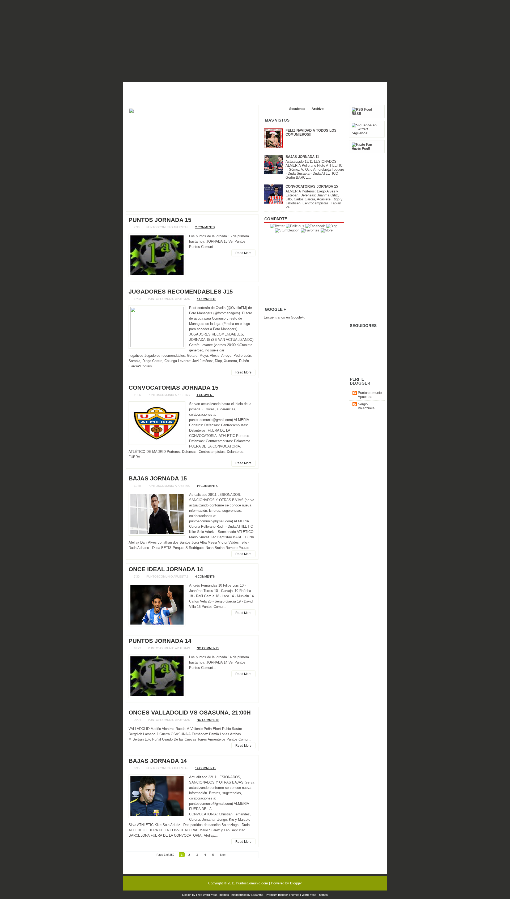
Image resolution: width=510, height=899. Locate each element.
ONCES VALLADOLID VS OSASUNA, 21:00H (190, 713)
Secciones (297, 109)
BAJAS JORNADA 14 (158, 761)
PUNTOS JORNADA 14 (160, 641)
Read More (243, 253)
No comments (208, 648)
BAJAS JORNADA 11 (302, 157)
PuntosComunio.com (252, 883)
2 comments (205, 227)
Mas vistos (274, 109)
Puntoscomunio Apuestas (370, 395)
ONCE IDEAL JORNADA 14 (166, 569)
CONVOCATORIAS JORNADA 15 (173, 388)
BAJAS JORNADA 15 (158, 478)
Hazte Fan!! (361, 149)
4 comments (206, 298)
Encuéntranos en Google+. (284, 317)
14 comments (207, 485)
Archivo (318, 109)
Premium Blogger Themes (282, 894)
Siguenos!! (360, 133)
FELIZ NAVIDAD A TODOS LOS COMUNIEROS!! (311, 132)
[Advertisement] (255, 90)
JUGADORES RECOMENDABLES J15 (181, 292)
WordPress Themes (315, 894)
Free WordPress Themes (212, 894)
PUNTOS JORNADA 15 (160, 220)
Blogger (296, 883)
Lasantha (257, 894)
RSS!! (356, 114)
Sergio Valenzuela (366, 406)
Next (223, 854)
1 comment (205, 395)
